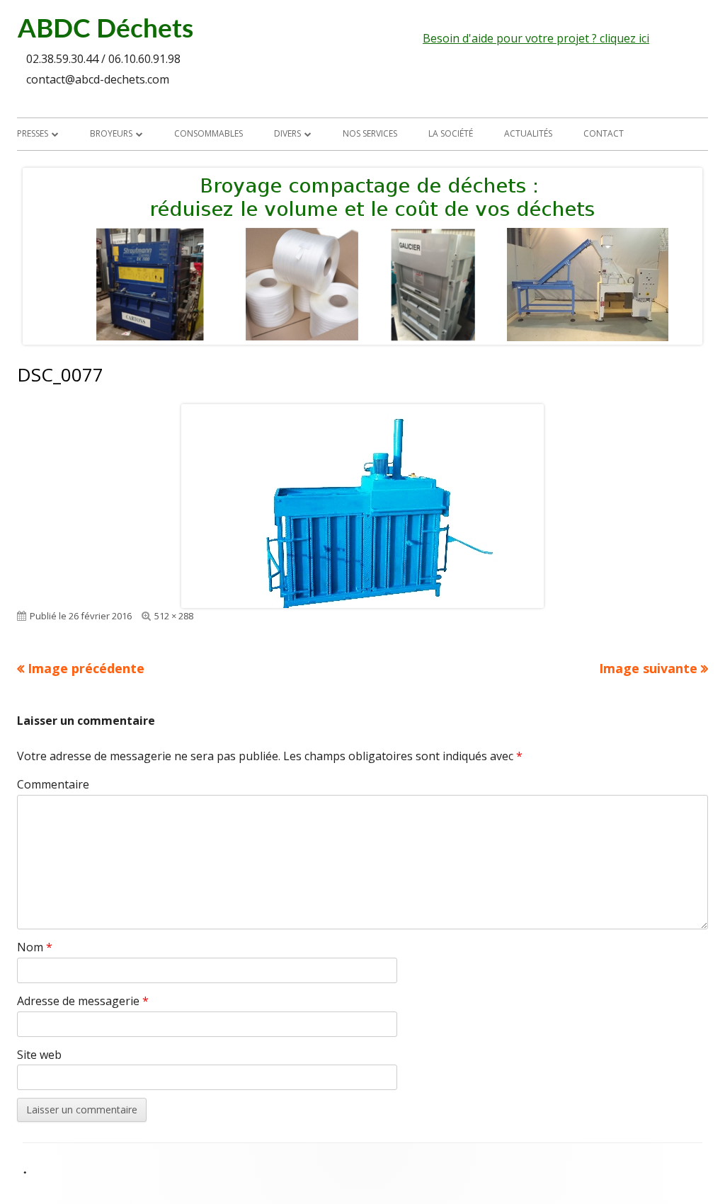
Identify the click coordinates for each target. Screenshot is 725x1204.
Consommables (208, 133)
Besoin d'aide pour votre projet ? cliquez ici (536, 38)
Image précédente (86, 668)
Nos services (370, 133)
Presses (32, 133)
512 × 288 (173, 615)
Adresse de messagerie (83, 1001)
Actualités (528, 133)
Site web (39, 1054)
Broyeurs (111, 133)
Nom (34, 947)
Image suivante (648, 668)
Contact (603, 133)
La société (450, 133)
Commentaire (53, 784)
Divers (287, 133)
